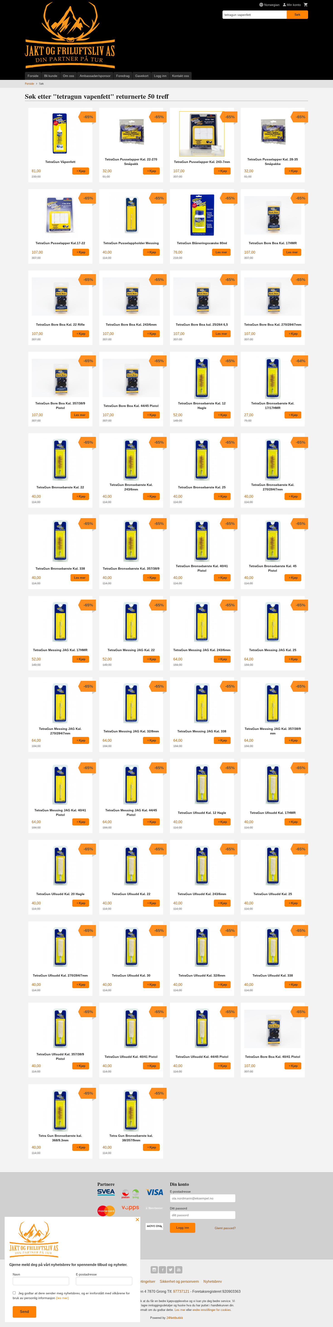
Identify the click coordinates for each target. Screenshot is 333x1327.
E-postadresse (180, 1191)
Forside (33, 76)
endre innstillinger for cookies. (212, 1310)
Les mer (180, 1310)
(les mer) (62, 1298)
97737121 (181, 1291)
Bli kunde (50, 76)
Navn (16, 1274)
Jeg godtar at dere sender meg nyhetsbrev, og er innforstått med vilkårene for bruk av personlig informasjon (71, 1295)
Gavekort (141, 76)
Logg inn (160, 76)
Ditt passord (178, 1208)
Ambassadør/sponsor (95, 76)
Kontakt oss (180, 76)
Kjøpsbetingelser (141, 1281)
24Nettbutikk (174, 1318)
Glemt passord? (225, 1228)
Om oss (68, 76)
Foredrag (123, 76)
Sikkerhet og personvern (179, 1281)
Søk (297, 14)
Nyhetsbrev (212, 1281)
